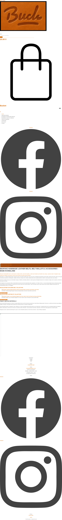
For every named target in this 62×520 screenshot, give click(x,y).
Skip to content (2, 0)
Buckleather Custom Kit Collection (10, 294)
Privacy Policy (31, 515)
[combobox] (17, 35)
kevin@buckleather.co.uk (31, 368)
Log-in (31, 517)
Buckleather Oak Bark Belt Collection (11, 287)
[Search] (1, 37)
